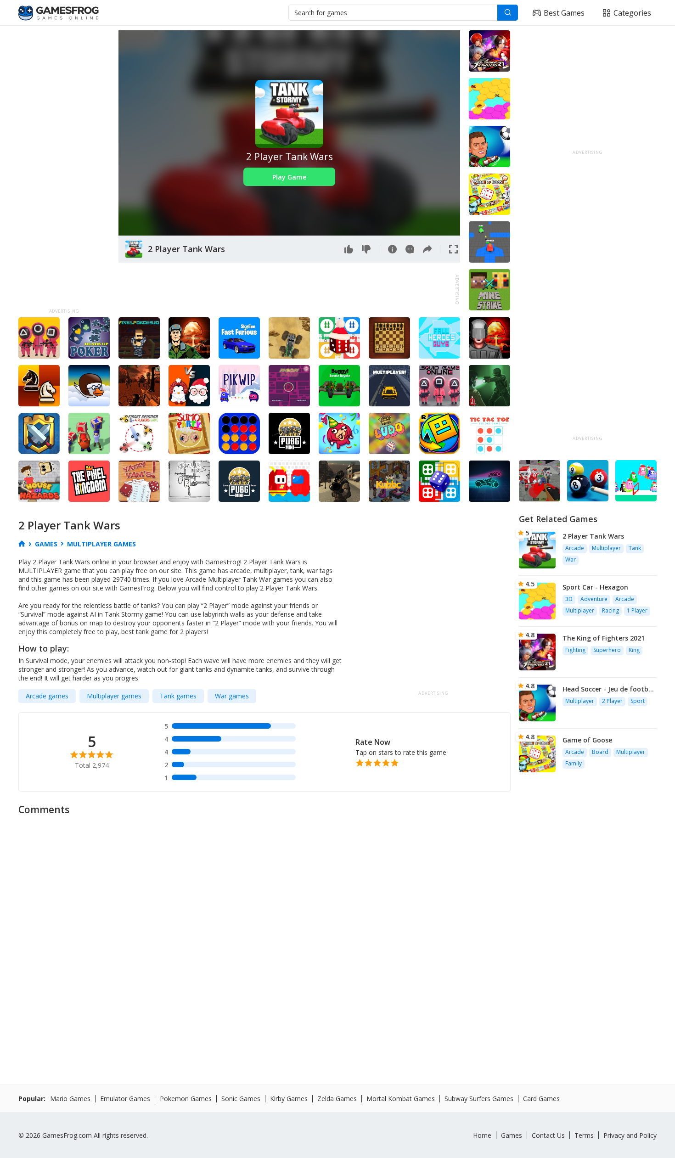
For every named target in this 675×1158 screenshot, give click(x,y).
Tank (635, 548)
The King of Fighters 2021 (603, 638)
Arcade (574, 548)
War (570, 559)
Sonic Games (240, 1098)
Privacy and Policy (630, 1135)
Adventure (594, 599)
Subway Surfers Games (478, 1098)
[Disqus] (337, 936)
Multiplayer (606, 548)
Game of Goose (587, 740)
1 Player (637, 610)
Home (482, 1135)
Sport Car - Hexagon (595, 587)
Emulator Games (125, 1098)
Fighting (575, 650)
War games (232, 695)
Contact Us (548, 1135)
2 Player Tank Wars (593, 536)
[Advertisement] (64, 168)
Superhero (607, 650)
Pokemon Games (186, 1098)
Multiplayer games (114, 695)
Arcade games (47, 695)
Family (573, 763)
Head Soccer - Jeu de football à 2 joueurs (609, 689)
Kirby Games (289, 1098)
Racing (610, 610)
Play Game (289, 177)
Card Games (541, 1098)
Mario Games (70, 1098)
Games (511, 1135)
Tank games (178, 695)
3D (569, 599)
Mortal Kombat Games (400, 1098)
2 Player (612, 701)
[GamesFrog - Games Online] (58, 13)
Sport (637, 701)
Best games (564, 13)
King (634, 650)
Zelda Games (337, 1098)
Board (600, 752)
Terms (584, 1135)
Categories (632, 13)
